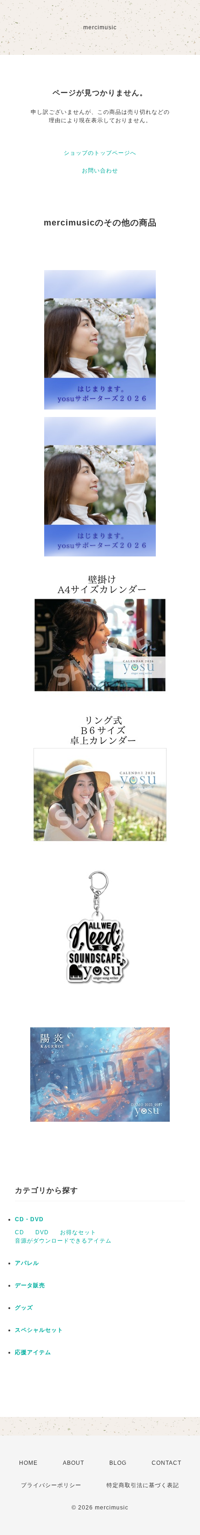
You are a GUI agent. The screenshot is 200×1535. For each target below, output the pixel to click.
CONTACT (166, 1463)
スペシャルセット (39, 1330)
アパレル (27, 1263)
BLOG (118, 1463)
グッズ (24, 1307)
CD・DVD (29, 1219)
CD (19, 1232)
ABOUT (73, 1463)
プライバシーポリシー (51, 1485)
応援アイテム (33, 1352)
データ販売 (30, 1285)
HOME (28, 1463)
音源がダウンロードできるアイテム (63, 1240)
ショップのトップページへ (100, 153)
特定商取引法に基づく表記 (143, 1485)
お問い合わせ (100, 170)
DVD (42, 1232)
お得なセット (78, 1232)
